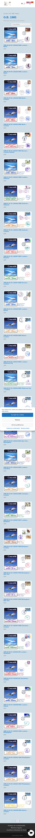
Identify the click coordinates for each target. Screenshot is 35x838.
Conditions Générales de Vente (16, 830)
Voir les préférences (17, 425)
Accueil (6, 13)
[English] (27, 2)
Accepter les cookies (17, 415)
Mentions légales (25, 428)
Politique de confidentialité (13, 428)
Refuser (17, 420)
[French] (30, 2)
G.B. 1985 (11, 13)
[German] (32, 2)
